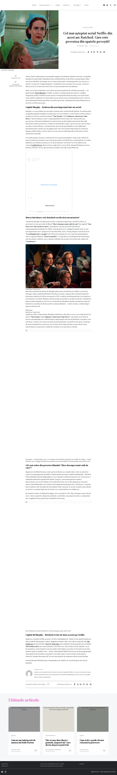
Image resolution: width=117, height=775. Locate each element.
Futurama (55, 644)
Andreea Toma (83, 46)
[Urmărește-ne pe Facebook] (2, 772)
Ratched (40, 211)
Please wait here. (50, 205)
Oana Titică (16, 749)
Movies (85, 27)
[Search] (110, 5)
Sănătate (66, 5)
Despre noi (4, 764)
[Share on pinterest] (97, 52)
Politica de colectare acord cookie (51, 766)
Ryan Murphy (40, 93)
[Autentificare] (107, 5)
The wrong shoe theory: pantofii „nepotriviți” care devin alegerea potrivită (58, 742)
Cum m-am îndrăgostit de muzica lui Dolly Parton (23, 741)
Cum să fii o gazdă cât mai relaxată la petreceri (92, 741)
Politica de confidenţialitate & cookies (52, 764)
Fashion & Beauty (44, 5)
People (34, 5)
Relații (86, 5)
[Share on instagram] (94, 52)
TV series (90, 27)
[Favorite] (104, 5)
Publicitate (4, 766)
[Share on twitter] (91, 52)
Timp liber (76, 5)
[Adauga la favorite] (15, 82)
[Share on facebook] (88, 52)
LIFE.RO (11, 5)
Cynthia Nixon (36, 145)
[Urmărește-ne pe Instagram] (5, 772)
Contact (82, 764)
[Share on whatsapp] (100, 52)
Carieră (57, 5)
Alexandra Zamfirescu (54, 749)
